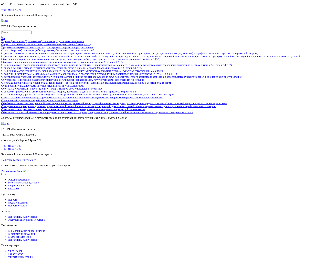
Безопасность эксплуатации (23, 182)
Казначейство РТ (17, 253)
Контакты (13, 188)
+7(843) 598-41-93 (11, 9)
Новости (13, 199)
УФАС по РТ (15, 251)
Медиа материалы (18, 202)
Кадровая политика (19, 185)
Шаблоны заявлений (19, 236)
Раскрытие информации (21, 233)
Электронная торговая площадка (26, 219)
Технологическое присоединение (26, 230)
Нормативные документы (22, 216)
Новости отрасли (17, 205)
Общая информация (19, 179)
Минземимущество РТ (20, 256)
